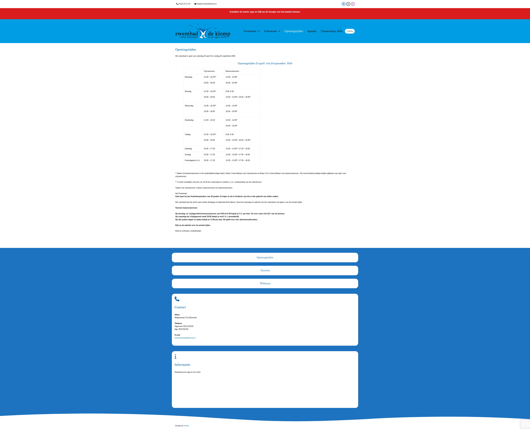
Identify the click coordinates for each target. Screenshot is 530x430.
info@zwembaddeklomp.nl (207, 4)
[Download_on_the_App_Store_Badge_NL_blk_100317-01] (192, 383)
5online (186, 426)
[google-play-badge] (192, 399)
